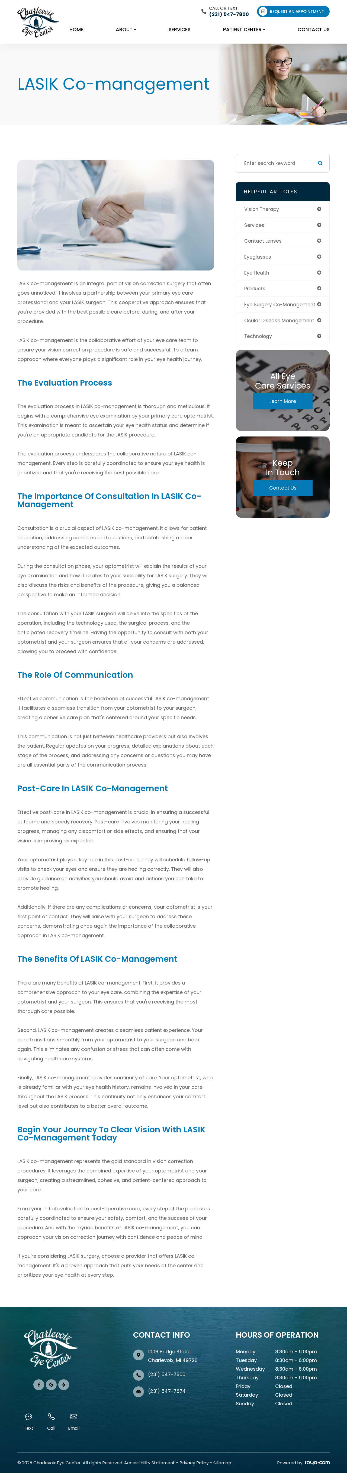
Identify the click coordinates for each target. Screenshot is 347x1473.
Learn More (282, 401)
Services (180, 29)
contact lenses (263, 240)
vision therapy (261, 209)
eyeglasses (257, 256)
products (254, 288)
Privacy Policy (194, 1463)
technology (258, 336)
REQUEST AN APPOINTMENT (297, 11)
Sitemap (222, 1463)
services (254, 225)
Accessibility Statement (149, 1463)
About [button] (124, 29)
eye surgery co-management (279, 304)
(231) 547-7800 (166, 1374)
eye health (256, 272)
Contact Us (314, 29)
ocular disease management (279, 320)
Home (76, 29)
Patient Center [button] (242, 29)
